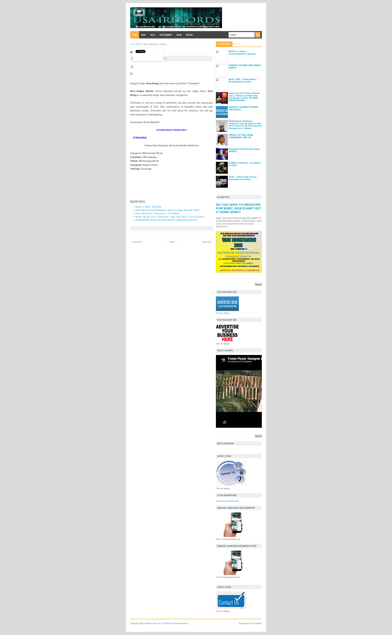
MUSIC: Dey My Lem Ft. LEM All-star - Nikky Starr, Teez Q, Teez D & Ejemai (169, 217)
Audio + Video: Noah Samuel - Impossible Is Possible (243, 178)
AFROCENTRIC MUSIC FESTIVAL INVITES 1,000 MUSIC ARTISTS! (166, 220)
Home (134, 34)
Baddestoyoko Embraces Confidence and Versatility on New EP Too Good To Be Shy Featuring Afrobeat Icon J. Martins (245, 124)
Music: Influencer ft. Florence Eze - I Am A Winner (157, 213)
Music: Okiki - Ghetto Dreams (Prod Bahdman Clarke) (242, 80)
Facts (152, 34)
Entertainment (166, 34)
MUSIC (164, 58)
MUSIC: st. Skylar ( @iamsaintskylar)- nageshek (242, 52)
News (143, 34)
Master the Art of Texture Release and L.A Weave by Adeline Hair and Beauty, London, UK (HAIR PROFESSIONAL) (244, 97)
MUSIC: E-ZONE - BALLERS (148, 207)
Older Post (206, 242)
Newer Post (137, 242)
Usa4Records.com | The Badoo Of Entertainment (166, 623)
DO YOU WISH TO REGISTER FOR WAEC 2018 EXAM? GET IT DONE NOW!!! (238, 208)
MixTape (189, 34)
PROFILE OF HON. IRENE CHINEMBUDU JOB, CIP (241, 136)
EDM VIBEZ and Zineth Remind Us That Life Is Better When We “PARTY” (168, 210)
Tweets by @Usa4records (227, 501)
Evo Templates (255, 623)
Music (179, 34)
